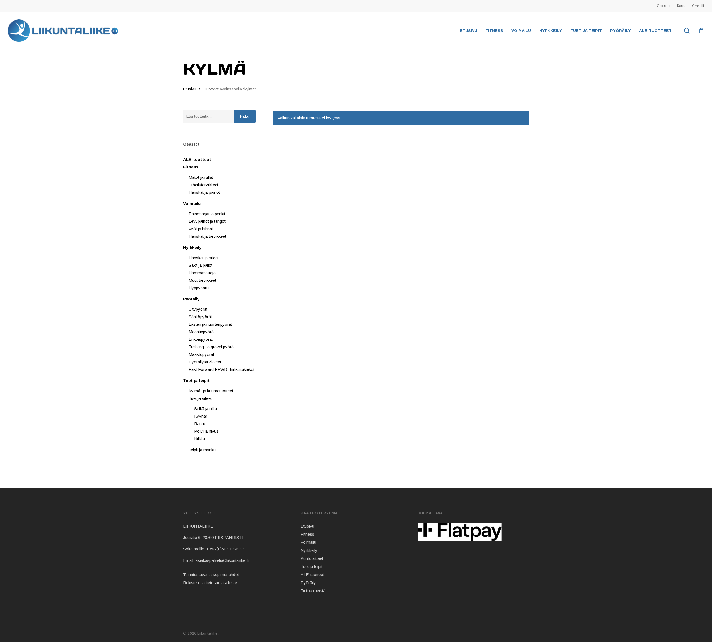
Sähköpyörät (200, 316)
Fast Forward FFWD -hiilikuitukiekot (221, 369)
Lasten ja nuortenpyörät (210, 324)
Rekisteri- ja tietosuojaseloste (210, 582)
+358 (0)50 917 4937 (225, 549)
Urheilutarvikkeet (203, 184)
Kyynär (200, 416)
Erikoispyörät (201, 339)
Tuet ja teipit (196, 380)
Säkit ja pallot (200, 265)
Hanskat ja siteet (204, 257)
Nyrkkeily (192, 247)
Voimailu (192, 203)
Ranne (200, 423)
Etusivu (189, 89)
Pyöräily (191, 299)
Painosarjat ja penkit (207, 213)
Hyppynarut (199, 287)
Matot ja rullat (201, 177)
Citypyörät (198, 309)
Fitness (191, 167)
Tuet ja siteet (200, 398)
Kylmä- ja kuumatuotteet (211, 390)
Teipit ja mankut (203, 449)
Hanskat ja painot (204, 192)
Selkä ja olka (205, 408)
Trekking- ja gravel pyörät (212, 346)
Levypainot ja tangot (207, 221)
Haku (244, 116)
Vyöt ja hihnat (201, 228)
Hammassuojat (203, 272)
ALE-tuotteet (197, 159)
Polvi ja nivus (206, 431)
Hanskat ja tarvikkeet (207, 236)
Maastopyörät (201, 354)
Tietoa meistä (313, 590)
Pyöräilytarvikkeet (205, 361)
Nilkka (199, 438)
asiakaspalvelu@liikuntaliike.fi (222, 560)
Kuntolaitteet (312, 558)
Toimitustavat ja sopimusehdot (211, 574)
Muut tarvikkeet (202, 280)
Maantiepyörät (202, 331)
